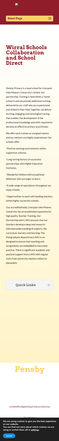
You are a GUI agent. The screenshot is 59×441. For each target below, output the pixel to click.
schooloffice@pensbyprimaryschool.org (29, 406)
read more (29, 350)
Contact (8, 24)
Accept (9, 436)
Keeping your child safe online (29, 332)
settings (35, 429)
